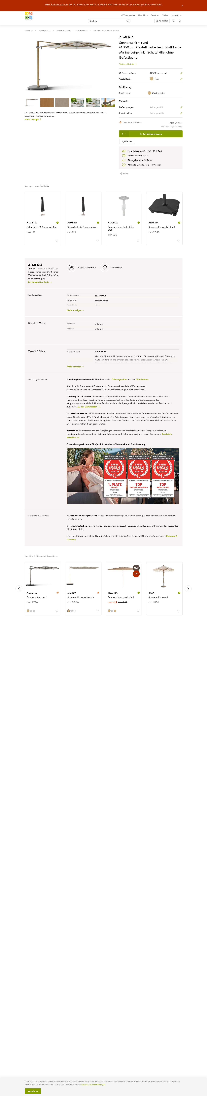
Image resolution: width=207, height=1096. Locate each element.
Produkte (28, 30)
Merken (128, 141)
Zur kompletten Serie (39, 281)
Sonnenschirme (63, 30)
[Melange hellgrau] (112, 611)
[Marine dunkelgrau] (31, 611)
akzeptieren (33, 1091)
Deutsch (174, 15)
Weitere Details (127, 63)
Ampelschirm (81, 30)
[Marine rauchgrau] (34, 611)
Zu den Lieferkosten (88, 406)
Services (155, 15)
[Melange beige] (109, 611)
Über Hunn (143, 15)
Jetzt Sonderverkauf (56, 4)
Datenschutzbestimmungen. (93, 1084)
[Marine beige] (28, 611)
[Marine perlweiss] (74, 611)
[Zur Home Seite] (29, 16)
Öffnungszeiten (128, 15)
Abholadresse (142, 379)
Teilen (125, 173)
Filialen (164, 15)
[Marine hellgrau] (71, 611)
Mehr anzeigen (32, 119)
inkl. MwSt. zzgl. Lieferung (172, 126)
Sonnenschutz (44, 30)
